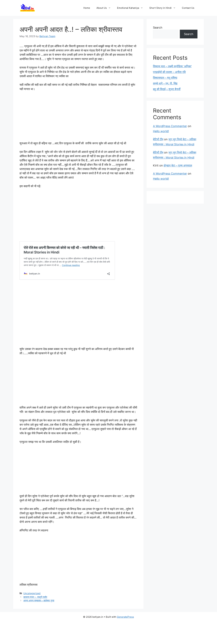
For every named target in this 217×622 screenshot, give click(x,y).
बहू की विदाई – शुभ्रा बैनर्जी (166, 89)
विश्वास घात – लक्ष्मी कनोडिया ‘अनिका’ (172, 66)
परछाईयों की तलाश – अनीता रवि (169, 72)
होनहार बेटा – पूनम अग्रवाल (178, 165)
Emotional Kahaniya (128, 7)
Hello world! (161, 131)
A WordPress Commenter (170, 126)
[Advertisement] (78, 117)
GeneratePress (125, 616)
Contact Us (188, 7)
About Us (101, 7)
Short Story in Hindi (160, 7)
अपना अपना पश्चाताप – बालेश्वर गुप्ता (38, 600)
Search (157, 27)
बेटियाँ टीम (158, 139)
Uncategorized (32, 593)
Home (86, 7)
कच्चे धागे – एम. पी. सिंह (165, 83)
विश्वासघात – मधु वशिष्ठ (165, 77)
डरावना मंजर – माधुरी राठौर (35, 597)
